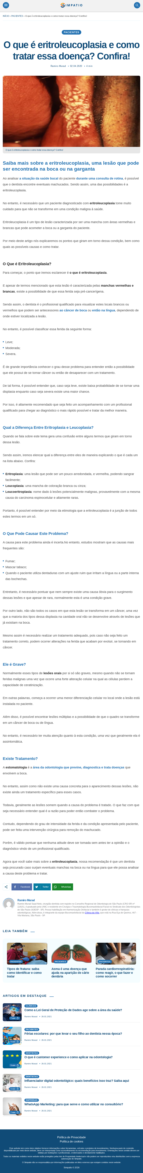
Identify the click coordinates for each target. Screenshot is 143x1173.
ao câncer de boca (73, 310)
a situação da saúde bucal (38, 178)
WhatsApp (66, 887)
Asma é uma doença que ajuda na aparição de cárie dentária (70, 972)
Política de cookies (71, 1141)
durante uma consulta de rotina (99, 178)
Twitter (46, 887)
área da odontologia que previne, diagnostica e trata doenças (78, 767)
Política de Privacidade (71, 1137)
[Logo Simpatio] (71, 5)
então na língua (103, 310)
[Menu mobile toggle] (6, 5)
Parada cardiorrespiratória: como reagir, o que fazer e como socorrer (115, 972)
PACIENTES (17, 16)
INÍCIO (6, 16)
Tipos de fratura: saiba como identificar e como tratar (24, 972)
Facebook (25, 887)
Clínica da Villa (92, 912)
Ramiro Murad (58, 66)
